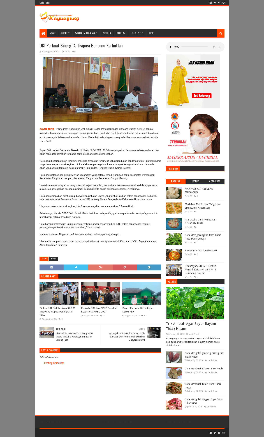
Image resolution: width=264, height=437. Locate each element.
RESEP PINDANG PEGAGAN (201, 250)
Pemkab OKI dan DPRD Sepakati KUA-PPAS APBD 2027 (99, 310)
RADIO (42, 2)
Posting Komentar (54, 363)
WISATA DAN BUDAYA (85, 33)
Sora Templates (59, 432)
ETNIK (48, 2)
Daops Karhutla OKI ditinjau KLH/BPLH (137, 310)
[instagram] (223, 2)
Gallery (121, 33)
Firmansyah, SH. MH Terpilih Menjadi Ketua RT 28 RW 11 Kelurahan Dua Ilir (200, 269)
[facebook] (210, 2)
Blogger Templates (80, 432)
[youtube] (219, 2)
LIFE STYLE (136, 33)
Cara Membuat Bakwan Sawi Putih (204, 368)
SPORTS (107, 33)
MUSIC (64, 33)
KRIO (151, 33)
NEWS (52, 33)
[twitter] (215, 2)
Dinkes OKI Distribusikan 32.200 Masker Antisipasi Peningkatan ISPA (57, 312)
